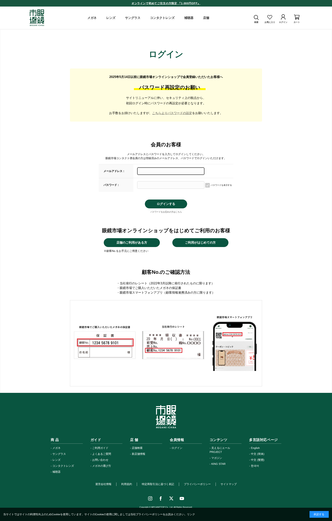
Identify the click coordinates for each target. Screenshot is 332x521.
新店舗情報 (138, 453)
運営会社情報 (103, 484)
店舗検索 (137, 447)
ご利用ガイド (100, 447)
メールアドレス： (114, 171)
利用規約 (126, 484)
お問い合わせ (100, 459)
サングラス (59, 453)
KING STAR (218, 463)
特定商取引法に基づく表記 (158, 484)
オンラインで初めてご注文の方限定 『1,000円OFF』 (166, 3)
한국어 (255, 465)
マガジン (216, 457)
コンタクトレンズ (63, 465)
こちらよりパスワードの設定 (172, 113)
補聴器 (56, 471)
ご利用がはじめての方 (200, 242)
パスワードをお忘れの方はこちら (166, 212)
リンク (191, 514)
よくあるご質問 (101, 453)
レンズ (56, 459)
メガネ (56, 447)
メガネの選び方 (101, 465)
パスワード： (112, 184)
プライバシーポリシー (197, 484)
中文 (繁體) (257, 459)
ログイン (177, 447)
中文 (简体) (257, 453)
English (255, 447)
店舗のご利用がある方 (131, 242)
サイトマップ (229, 484)
